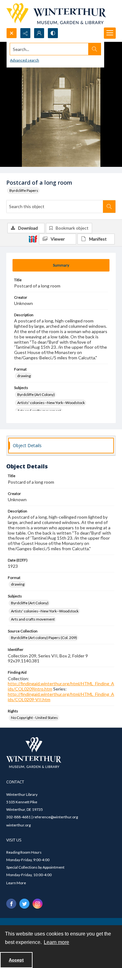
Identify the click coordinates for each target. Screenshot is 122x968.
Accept (16, 959)
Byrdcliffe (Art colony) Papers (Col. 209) (44, 637)
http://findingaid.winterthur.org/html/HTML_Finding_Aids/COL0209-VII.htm (61, 696)
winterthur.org (18, 825)
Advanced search (24, 60)
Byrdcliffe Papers (23, 190)
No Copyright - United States (34, 717)
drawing (24, 375)
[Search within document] (109, 206)
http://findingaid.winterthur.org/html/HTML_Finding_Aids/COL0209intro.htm (61, 686)
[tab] (61, 265)
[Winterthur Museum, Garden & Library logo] (56, 14)
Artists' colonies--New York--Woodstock (51, 402)
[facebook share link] (11, 904)
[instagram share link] (38, 904)
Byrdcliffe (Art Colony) (36, 394)
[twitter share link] (24, 904)
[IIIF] (33, 238)
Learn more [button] (56, 942)
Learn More (16, 883)
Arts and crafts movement (33, 619)
